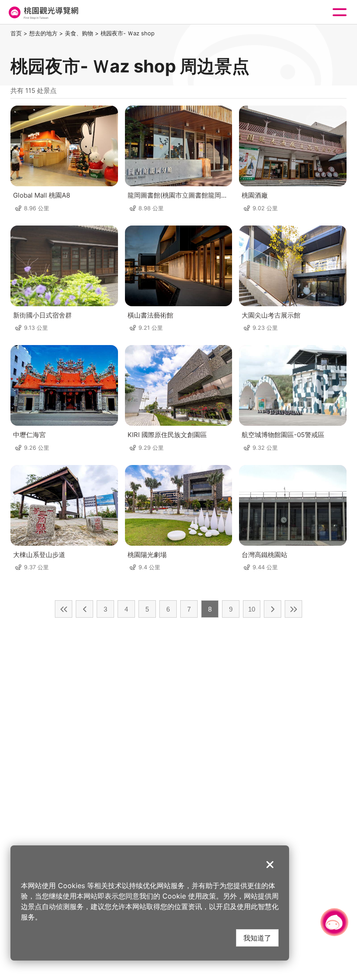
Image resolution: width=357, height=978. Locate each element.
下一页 (272, 609)
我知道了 (257, 938)
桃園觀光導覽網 (42, 12)
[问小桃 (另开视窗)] (334, 922)
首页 (16, 33)
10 (251, 609)
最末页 (293, 609)
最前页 (63, 609)
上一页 (84, 609)
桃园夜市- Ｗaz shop (128, 33)
